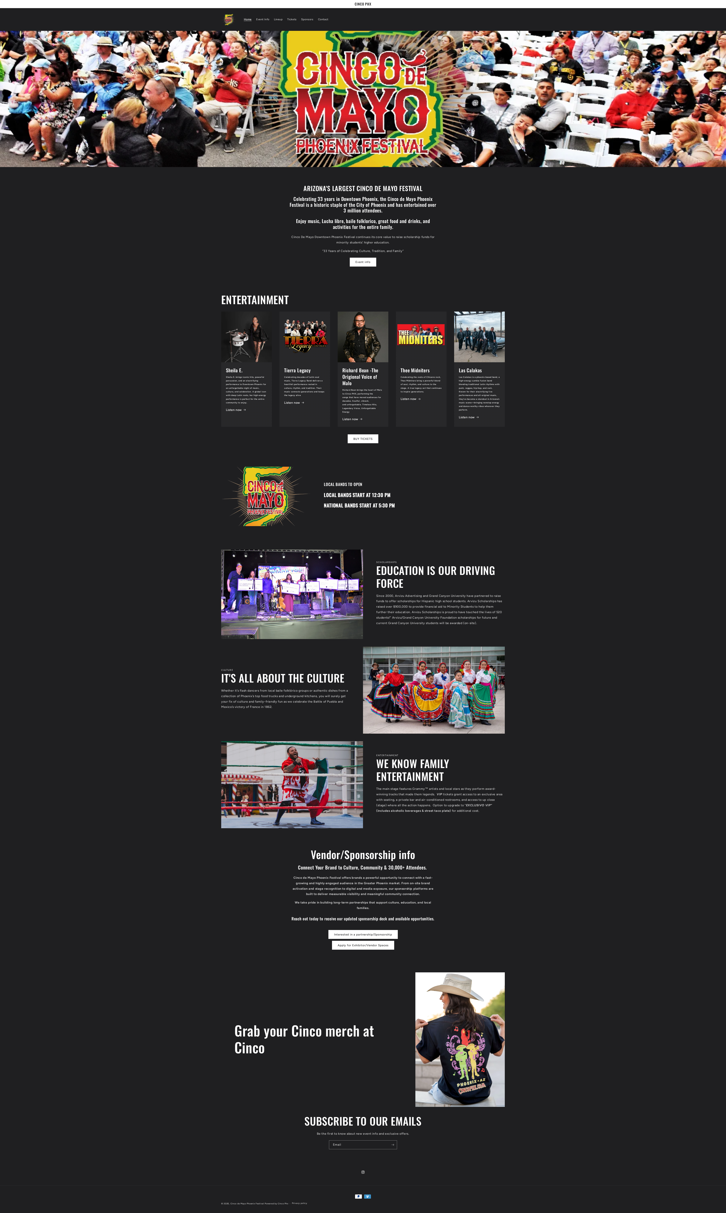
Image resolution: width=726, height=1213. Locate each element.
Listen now (234, 410)
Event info (363, 262)
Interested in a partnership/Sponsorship (363, 934)
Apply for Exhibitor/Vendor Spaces (363, 945)
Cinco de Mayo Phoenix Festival (247, 1203)
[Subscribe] (393, 1144)
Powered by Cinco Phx (276, 1203)
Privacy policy (299, 1203)
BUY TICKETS (363, 438)
